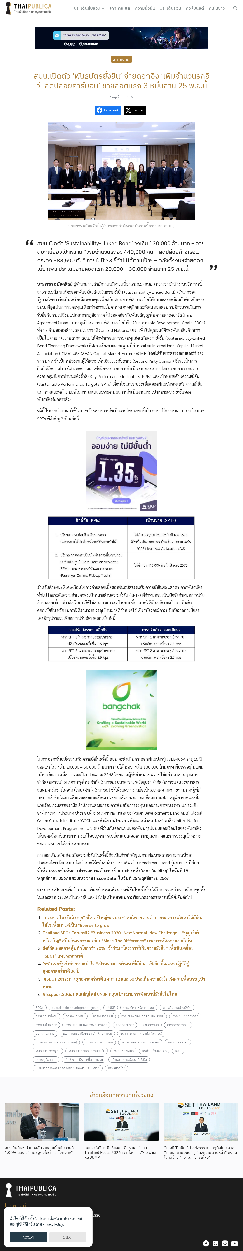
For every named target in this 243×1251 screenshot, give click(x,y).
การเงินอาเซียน (103, 1016)
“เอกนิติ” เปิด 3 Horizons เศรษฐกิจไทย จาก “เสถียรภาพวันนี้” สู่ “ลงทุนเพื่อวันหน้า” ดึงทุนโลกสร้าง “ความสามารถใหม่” (200, 1152)
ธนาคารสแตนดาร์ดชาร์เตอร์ (140, 1042)
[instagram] (225, 1243)
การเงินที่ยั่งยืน (75, 1016)
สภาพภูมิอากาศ (46, 1059)
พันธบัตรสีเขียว (123, 1050)
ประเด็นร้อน (170, 8)
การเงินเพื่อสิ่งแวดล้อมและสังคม (142, 1016)
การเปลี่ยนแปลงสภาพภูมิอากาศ (86, 1025)
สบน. (178, 1050)
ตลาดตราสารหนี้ (178, 1025)
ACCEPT (29, 1237)
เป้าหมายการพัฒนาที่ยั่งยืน (129, 1059)
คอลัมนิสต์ (195, 8)
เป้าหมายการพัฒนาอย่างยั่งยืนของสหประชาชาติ (68, 1068)
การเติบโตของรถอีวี (185, 1016)
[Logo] (30, 8)
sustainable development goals (75, 1007)
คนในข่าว (217, 8)
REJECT (67, 1237)
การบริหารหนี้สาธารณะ (138, 1007)
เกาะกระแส (120, 8)
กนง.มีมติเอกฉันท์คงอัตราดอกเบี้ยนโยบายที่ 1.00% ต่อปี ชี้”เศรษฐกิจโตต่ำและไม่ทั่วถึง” (39, 1150)
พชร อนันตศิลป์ (178, 1042)
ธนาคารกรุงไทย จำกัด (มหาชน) (56, 1042)
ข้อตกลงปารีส (125, 1025)
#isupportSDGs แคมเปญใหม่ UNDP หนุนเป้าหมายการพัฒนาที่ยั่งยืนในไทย (109, 994)
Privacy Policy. (53, 1224)
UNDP (111, 1007)
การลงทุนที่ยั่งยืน (46, 1016)
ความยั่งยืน (145, 8)
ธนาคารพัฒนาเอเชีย (99, 1042)
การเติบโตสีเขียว (46, 1025)
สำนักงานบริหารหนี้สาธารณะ (84, 1059)
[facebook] (206, 1243)
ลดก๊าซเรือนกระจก (154, 1050)
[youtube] (234, 1243)
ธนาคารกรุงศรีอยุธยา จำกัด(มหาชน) (87, 1033)
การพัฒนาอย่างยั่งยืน (177, 1007)
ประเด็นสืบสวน (87, 8)
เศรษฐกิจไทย (116, 1068)
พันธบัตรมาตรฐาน (48, 1050)
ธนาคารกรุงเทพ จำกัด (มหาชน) (141, 1033)
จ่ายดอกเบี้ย (151, 1025)
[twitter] (215, 1243)
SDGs (40, 1007)
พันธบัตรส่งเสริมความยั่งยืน (87, 1050)
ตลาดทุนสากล (45, 1033)
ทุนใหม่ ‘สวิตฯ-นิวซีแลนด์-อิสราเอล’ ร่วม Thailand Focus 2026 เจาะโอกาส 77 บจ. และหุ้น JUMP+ (121, 1152)
